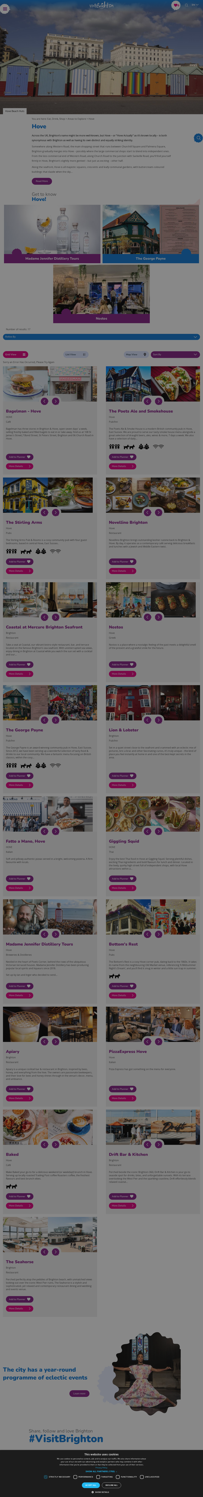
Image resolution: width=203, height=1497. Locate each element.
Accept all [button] (90, 1485)
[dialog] (101, 1473)
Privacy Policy (101, 1467)
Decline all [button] (112, 1485)
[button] (101, 1471)
